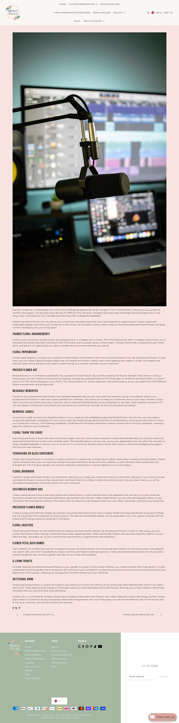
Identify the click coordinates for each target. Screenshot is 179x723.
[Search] (148, 12)
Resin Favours (32, 666)
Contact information (82, 715)
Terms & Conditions (61, 655)
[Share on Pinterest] (19, 608)
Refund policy (33, 715)
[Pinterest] (91, 646)
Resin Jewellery (33, 655)
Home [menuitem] (62, 4)
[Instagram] (87, 646)
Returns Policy (59, 662)
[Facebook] (83, 646)
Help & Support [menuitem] (93, 21)
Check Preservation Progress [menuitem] (72, 12)
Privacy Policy (58, 651)
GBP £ (158, 12)
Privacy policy (48, 715)
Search (55, 647)
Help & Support (33, 678)
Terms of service (63, 715)
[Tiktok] (95, 646)
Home (28, 647)
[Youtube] (100, 646)
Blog (27, 674)
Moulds (28, 670)
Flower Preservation (35, 651)
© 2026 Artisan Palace (49, 718)
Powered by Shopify (70, 718)
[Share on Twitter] (16, 608)
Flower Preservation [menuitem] (82, 4)
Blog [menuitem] (77, 21)
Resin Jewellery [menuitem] (110, 4)
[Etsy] (79, 646)
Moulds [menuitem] (118, 12)
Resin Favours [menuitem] (101, 12)
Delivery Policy (59, 658)
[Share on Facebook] (13, 608)
